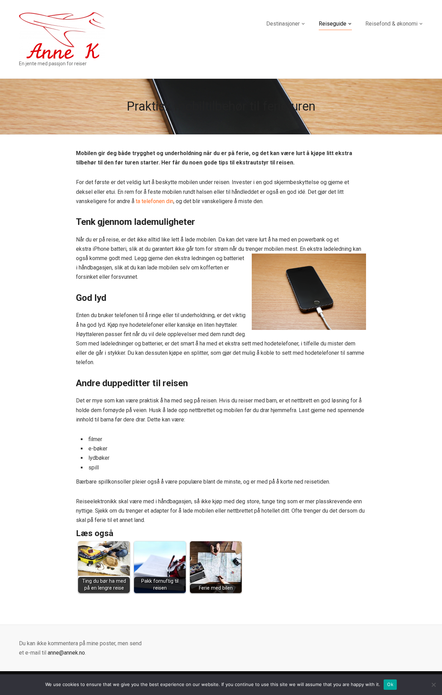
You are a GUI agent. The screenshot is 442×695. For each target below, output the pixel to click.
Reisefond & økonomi (391, 23)
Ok (390, 684)
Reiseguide (332, 23)
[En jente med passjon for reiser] (62, 34)
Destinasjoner (283, 23)
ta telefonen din (154, 201)
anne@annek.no (66, 652)
